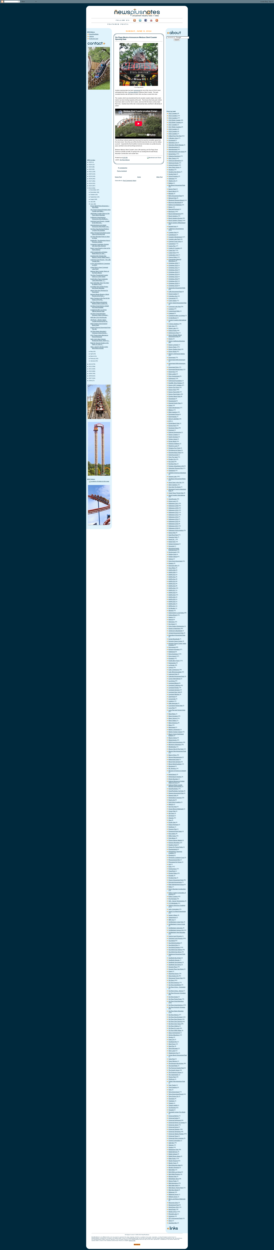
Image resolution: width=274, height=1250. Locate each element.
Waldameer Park (174, 1149)
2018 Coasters (173, 129)
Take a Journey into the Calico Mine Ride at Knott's (99, 347)
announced (137, 90)
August (92, 199)
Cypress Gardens (174, 324)
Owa (170, 820)
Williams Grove (173, 1196)
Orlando (171, 818)
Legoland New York (174, 692)
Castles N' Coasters (174, 248)
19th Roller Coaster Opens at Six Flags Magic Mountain (99, 214)
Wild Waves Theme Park (176, 1188)
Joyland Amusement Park (176, 633)
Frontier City (172, 459)
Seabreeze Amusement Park (177, 954)
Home (139, 177)
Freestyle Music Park (175, 452)
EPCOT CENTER (174, 419)
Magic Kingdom (173, 716)
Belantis (171, 193)
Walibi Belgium (173, 1152)
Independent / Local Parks (176, 613)
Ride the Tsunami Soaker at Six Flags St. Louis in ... (99, 343)
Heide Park (172, 541)
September (93, 197)
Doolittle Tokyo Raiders (175, 383)
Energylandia (173, 416)
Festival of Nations (174, 443)
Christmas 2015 (173, 276)
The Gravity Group (174, 1070)
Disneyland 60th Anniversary (177, 360)
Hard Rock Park (173, 535)
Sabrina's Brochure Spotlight (177, 905)
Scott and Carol (93, 38)
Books (171, 207)
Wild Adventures (173, 1183)
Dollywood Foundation (175, 380)
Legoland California (174, 685)
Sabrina (91, 36)
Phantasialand (173, 849)
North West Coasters (175, 802)
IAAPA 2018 (172, 592)
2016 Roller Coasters (175, 122)
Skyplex (171, 1037)
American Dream (174, 163)
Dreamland (172, 398)
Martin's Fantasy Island (175, 732)
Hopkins (171, 563)
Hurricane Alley (173, 565)
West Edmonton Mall (175, 1165)
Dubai (170, 405)
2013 (90, 364)
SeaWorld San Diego (175, 964)
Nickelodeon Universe (175, 797)
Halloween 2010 (174, 510)
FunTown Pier (173, 464)
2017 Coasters (173, 124)
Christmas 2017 (173, 281)
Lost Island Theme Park (176, 705)
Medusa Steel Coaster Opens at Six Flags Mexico (99, 272)
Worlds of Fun (173, 1211)
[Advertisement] (99, 125)
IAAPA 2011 (172, 577)
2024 (90, 164)
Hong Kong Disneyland (175, 561)
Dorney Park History (175, 394)
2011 (90, 369)
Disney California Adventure (177, 341)
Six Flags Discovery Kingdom (177, 993)
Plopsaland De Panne (175, 862)
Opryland (171, 815)
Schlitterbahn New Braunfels (177, 932)
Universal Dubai (173, 1118)
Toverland (172, 1098)
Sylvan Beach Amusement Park (178, 1055)
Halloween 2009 (174, 508)
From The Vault (173, 457)
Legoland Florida (174, 687)
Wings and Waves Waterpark (177, 1199)
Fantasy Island (173, 439)
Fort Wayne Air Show (175, 450)
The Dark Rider (173, 1065)
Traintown (172, 1101)
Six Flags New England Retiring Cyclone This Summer (99, 229)
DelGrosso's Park (174, 333)
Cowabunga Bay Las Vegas (177, 315)
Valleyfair (171, 1143)
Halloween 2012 (174, 514)
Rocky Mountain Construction (177, 889)
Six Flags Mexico (133, 92)
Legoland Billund (174, 683)
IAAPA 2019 (172, 595)
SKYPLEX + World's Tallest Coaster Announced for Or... (99, 320)
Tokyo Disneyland (174, 1092)
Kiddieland (172, 651)
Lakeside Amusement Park (176, 676)
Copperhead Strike (174, 311)
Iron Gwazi (172, 624)
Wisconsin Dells (173, 1202)
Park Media (172, 838)
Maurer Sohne (173, 738)
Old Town (171, 813)
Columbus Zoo (173, 296)
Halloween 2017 (174, 526)
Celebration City (173, 255)
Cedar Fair (172, 250)
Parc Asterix (172, 833)
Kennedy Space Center (175, 641)
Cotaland (171, 313)
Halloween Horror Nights (176, 530)
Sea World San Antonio (175, 949)
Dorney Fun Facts (174, 387)
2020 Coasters (173, 133)
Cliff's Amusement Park (175, 291)
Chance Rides (173, 257)
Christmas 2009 (173, 263)
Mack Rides (172, 714)
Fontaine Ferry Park (174, 448)
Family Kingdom (173, 437)
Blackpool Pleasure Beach (176, 200)
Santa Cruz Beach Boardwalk (177, 911)
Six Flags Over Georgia (175, 1021)
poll (170, 864)
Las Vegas (172, 681)
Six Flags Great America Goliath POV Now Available (99, 306)
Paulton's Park (173, 845)
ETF (170, 421)
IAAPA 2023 (172, 599)
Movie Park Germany (175, 762)
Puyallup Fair (173, 878)
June (91, 204)
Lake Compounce (174, 669)
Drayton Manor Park (175, 396)
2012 (90, 366)
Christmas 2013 (173, 272)
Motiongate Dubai (174, 759)
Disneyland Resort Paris (176, 369)
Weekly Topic (173, 1163)
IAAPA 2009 (172, 572)
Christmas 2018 (173, 283)
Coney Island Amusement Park (177, 303)
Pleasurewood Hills (174, 860)
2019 (90, 176)
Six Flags (171, 980)
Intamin (171, 617)
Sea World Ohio (173, 945)
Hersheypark (172, 552)
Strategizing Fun (173, 1053)
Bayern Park (172, 189)
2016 (90, 183)
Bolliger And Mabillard (175, 205)
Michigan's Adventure (175, 744)
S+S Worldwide (173, 903)
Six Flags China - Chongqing (177, 987)
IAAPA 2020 (172, 597)
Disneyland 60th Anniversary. (177, 363)
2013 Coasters (173, 115)
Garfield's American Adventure (177, 473)
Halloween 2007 (174, 503)
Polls (170, 866)
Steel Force (172, 1044)
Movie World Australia (175, 764)
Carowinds (172, 243)
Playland (171, 855)
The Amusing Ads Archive (176, 1063)
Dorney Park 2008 (174, 392)
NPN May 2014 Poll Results (98, 317)
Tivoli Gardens (173, 1087)
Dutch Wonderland (174, 407)
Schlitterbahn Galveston (176, 928)
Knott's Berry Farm (174, 660)
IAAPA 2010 (172, 574)
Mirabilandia (172, 747)
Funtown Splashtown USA (176, 466)
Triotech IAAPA (173, 1105)
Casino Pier (172, 246)
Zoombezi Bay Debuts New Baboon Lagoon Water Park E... (100, 256)
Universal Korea (173, 1127)
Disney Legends (173, 345)
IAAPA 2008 (172, 570)
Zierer (170, 1220)
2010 (90, 371)
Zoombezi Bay (173, 1223)
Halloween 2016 (174, 523)
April (91, 354)
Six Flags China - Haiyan (176, 991)
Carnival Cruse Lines (175, 241)
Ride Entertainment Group (176, 884)
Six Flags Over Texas (175, 1024)
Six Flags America (174, 982)
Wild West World (173, 1190)
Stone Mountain (173, 1048)
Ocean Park (172, 811)
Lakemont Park (173, 674)
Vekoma (171, 1145)
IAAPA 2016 (172, 588)
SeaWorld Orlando (174, 960)
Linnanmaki (172, 699)
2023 (90, 167)
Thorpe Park (172, 1077)
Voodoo (171, 1147)
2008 (90, 376)
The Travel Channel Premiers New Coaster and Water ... (100, 210)
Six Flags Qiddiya (174, 1026)
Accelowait (172, 140)
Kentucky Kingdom (174, 649)
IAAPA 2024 (172, 601)
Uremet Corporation (174, 1140)
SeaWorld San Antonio (175, 962)
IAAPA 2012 (172, 579)
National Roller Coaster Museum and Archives (175, 785)
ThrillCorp (172, 1079)
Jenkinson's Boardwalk (175, 631)
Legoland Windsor (174, 694)
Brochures (172, 211)
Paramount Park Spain (175, 831)
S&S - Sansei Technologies (177, 901)
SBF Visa (171, 919)
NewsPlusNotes (93, 34)
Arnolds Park (172, 174)
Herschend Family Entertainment (174, 549)
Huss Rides (172, 568)
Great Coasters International (177, 495)
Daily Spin (172, 326)
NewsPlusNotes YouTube (176, 791)
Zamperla (171, 1216)
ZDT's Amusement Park (175, 1218)
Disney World (173, 351)
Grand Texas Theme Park (176, 493)
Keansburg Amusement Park (177, 635)
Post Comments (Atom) (129, 180)
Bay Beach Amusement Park (177, 185)
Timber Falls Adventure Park (177, 1081)
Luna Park (172, 708)
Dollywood (172, 378)
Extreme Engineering (175, 432)
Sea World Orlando (174, 947)
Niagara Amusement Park (176, 793)
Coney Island (173, 300)
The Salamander (174, 1074)
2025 (90, 162)
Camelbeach (172, 234)
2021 (90, 171)
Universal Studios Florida (176, 1134)
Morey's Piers (173, 755)
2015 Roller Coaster (175, 120)
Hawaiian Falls (173, 537)
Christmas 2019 (173, 285)
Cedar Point (172, 252)
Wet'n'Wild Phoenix (174, 1174)
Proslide (171, 875)
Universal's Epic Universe (176, 1138)
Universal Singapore (175, 1131)
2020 (90, 174)
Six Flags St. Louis (174, 1028)
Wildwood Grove (174, 1194)
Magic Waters (173, 720)
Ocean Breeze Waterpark (176, 809)
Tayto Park (172, 1059)
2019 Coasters (173, 131)
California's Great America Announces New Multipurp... (99, 218)
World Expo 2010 (174, 1207)
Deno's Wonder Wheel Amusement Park (175, 335)
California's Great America (176, 229)
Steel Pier (172, 1046)
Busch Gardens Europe (175, 218)
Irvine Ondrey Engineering (176, 626)
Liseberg (171, 701)
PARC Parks (172, 836)
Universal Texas (173, 1136)
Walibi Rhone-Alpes (175, 1156)
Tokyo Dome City (174, 1096)
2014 (90, 188)
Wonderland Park (174, 1205)
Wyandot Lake (173, 1214)
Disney (171, 339)
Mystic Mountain (173, 779)
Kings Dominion (173, 654)
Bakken (171, 183)
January (92, 361)
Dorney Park (172, 389)
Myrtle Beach (172, 774)
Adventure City (173, 142)
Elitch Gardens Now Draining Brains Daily (98, 324)
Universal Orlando (174, 1129)
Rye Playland (173, 899)
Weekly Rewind (173, 1161)
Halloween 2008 (174, 506)
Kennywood (172, 647)
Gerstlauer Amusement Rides (177, 479)
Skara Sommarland (174, 1033)
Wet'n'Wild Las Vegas (175, 1172)
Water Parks (172, 1158)
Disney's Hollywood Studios (177, 354)
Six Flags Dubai (173, 997)
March (92, 356)
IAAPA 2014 (172, 583)
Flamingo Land (173, 446)
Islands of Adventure (175, 628)
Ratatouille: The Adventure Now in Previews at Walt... (100, 241)
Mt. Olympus (172, 768)
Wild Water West (173, 1185)
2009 (90, 373)
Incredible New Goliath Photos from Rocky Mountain (99, 287)
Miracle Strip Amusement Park (177, 751)
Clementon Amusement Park (177, 288)
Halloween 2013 (174, 517)
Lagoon (171, 667)
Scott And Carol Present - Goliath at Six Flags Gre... (99, 222)
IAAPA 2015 (172, 586)
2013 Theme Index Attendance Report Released (99, 336)
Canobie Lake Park (174, 239)
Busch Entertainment (175, 214)
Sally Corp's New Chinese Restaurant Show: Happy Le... (99, 339)
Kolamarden (172, 663)
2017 (90, 181)
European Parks (173, 428)
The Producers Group (175, 1072)
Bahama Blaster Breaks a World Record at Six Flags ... (99, 295)
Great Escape (173, 499)
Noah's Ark (172, 800)
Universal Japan (173, 1125)
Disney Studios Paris (175, 349)
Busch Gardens (173, 216)
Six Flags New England (175, 1017)
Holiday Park (172, 554)
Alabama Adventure (174, 156)
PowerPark (172, 871)
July (91, 201)
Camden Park (173, 232)
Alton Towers (172, 158)
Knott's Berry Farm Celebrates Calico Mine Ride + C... (99, 279)
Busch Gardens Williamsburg (177, 223)
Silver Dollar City (174, 976)
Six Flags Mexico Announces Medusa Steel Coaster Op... (99, 302)
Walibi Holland (173, 1154)
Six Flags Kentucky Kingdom (177, 1007)
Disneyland (172, 357)
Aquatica (171, 169)
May (91, 351)
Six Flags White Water (175, 1030)
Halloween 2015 (174, 521)
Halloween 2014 (174, 519)
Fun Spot (171, 461)
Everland (171, 430)
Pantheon (172, 827)
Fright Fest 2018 (173, 455)
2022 (90, 169)
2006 (90, 380)
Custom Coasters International (177, 320)
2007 (90, 378)
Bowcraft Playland (174, 209)
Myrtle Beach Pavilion (175, 777)
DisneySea (172, 371)
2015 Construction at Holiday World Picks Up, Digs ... (98, 252)
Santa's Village (173, 915)
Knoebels (171, 658)
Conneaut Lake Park (175, 306)
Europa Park (172, 425)
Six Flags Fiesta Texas (175, 999)
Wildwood (172, 1192)
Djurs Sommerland (174, 376)
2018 (90, 178)
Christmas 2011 (173, 267)
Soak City (171, 1039)
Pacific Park (172, 822)
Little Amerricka (173, 703)
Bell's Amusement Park (175, 196)
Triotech (171, 1103)
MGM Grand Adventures (176, 742)
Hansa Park (172, 532)
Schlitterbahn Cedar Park (176, 922)
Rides (170, 887)
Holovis (171, 559)
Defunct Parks (173, 330)
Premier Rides (173, 873)
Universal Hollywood (175, 1120)
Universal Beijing (174, 1116)
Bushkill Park (172, 226)
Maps (170, 725)
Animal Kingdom (174, 165)
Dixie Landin (172, 374)
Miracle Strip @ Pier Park (176, 749)
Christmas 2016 (173, 279)
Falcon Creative (173, 434)
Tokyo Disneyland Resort (176, 1094)
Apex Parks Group (174, 167)
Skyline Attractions (174, 1035)
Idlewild (171, 610)
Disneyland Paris (174, 367)
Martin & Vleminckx (174, 729)
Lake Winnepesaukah (175, 672)
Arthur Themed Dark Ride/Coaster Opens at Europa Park (100, 233)
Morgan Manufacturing (175, 757)
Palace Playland (173, 824)
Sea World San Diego (175, 952)
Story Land (172, 1051)
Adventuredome (173, 147)
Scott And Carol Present (176, 938)
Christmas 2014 (173, 274)
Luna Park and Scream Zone (177, 710)
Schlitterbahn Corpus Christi (177, 924)
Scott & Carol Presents (175, 936)
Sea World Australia (174, 943)
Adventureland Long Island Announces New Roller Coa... (99, 225)
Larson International (175, 678)
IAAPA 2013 (172, 581)
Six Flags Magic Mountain (176, 1011)
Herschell (171, 546)
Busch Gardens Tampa (175, 220)
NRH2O (171, 804)
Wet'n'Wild (172, 1170)
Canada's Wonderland (175, 237)
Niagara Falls (173, 795)
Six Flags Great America (176, 1005)
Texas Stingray (173, 1061)
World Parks (172, 1209)
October (92, 194)
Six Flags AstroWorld (175, 985)
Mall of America (173, 723)
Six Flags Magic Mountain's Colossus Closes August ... (98, 332)
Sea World (172, 940)
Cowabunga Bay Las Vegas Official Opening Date (98, 310)
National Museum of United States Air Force (176, 782)
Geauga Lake (173, 476)
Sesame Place (173, 967)
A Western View (173, 138)
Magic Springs (173, 718)
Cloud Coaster (173, 294)
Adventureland (173, 149)
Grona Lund (172, 501)
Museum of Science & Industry (177, 771)
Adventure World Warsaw (176, 145)
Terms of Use (132, 1240)
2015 (90, 186)
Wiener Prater (173, 1181)
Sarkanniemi (172, 917)
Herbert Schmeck (174, 544)
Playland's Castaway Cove (176, 857)
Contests (171, 309)
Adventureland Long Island (177, 151)
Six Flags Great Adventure (176, 1001)
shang (171, 971)
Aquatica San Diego (175, 172)
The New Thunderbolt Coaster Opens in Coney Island (99, 275)
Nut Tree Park (173, 806)
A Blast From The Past (175, 136)
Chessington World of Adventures (175, 260)
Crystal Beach (173, 318)
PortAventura (172, 869)
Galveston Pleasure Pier (176, 468)
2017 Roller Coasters (175, 127)
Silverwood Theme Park (176, 978)
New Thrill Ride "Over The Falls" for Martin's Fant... (99, 283)
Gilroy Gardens (173, 485)
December (93, 190)
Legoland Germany (174, 690)
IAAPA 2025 (172, 604)
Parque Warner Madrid (175, 840)
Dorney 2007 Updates (175, 385)
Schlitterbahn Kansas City (176, 930)
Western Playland (174, 1167)
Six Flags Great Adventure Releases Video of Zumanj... (99, 314)
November (93, 192)
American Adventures (175, 160)
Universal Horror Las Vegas (177, 1122)
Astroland (171, 178)
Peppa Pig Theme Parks (176, 847)
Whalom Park (173, 1176)
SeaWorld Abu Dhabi (175, 958)
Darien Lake (172, 328)
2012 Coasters (173, 113)
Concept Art (172, 298)
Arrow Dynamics (173, 176)
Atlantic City (172, 181)
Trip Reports (172, 1107)
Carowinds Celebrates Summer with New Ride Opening (99, 245)
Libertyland (172, 696)
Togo (170, 1089)
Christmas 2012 (173, 270)
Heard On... (172, 539)
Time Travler (172, 1085)
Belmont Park (173, 198)
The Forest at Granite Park (176, 1068)
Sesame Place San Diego (176, 969)
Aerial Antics (172, 154)
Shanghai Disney (174, 973)
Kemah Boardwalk (174, 639)
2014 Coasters (173, 118)
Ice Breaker (172, 608)
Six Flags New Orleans (175, 1019)
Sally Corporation (174, 909)
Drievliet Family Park (175, 403)
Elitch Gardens (173, 412)
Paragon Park (173, 829)
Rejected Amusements (175, 882)
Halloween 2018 (174, 528)
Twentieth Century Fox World (177, 1112)
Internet (171, 619)
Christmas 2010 (173, 265)
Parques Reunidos (174, 842)
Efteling (171, 410)
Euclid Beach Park (174, 423)
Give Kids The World (175, 487)
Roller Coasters (173, 896)
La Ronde (172, 665)
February (93, 358)
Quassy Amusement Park (176, 880)
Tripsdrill (171, 1110)
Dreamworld (172, 401)
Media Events (173, 740)
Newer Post (118, 177)
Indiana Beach (173, 615)
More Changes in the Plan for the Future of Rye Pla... (100, 299)
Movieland (172, 766)
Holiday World (173, 556)
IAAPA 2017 (172, 590)
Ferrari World (172, 441)
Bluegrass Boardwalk (175, 202)
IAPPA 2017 (172, 606)
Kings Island (172, 656)
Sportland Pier (173, 1042)
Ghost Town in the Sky (175, 482)
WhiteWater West (174, 1179)
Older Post (159, 177)
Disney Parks (173, 347)
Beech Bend (172, 191)
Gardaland (172, 470)
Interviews (172, 622)
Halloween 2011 (173, 512)
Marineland (172, 727)
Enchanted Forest (174, 414)
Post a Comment (122, 171)
